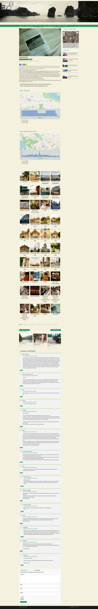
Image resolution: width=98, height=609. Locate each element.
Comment (22, 574)
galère (43, 324)
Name (21, 584)
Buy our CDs (65, 25)
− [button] (21, 95)
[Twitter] (22, 63)
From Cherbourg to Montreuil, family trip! (73, 60)
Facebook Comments (31, 570)
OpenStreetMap (55, 108)
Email (21, 588)
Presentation (50, 25)
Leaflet (51, 108)
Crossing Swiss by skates (72, 65)
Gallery (31, 59)
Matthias (20, 346)
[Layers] (58, 94)
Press (55, 25)
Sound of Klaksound (22, 343)
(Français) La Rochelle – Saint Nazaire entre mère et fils (73, 53)
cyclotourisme (38, 324)
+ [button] (21, 94)
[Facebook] (20, 63)
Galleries (45, 25)
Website (21, 592)
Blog (22, 25)
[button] (21, 97)
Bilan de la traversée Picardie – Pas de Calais (54, 345)
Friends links (59, 25)
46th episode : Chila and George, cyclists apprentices (38, 344)
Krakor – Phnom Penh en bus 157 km (28, 131)
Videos (40, 25)
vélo (52, 324)
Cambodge (32, 324)
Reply (21, 370)
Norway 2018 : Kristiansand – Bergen (73, 71)
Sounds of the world (29, 25)
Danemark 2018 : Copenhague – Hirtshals (73, 77)
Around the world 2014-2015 (24, 59)
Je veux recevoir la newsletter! (22, 598)
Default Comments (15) (23, 570)
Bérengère (25, 527)
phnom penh (48, 324)
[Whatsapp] (26, 63)
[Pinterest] (24, 63)
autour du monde (26, 324)
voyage (55, 324)
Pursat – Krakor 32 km (25, 90)
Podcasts (35, 25)
